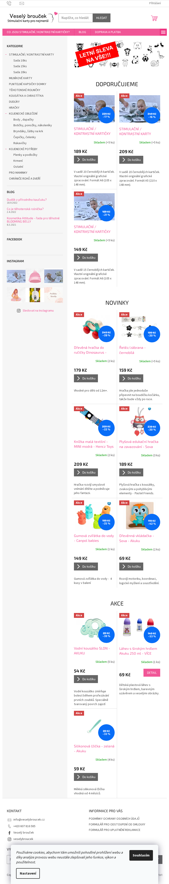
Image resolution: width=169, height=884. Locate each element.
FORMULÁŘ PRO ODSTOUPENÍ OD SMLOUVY (117, 824)
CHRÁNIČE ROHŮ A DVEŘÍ (25, 178)
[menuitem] (38, 32)
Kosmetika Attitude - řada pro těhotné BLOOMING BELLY (33, 219)
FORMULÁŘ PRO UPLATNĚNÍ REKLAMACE (114, 830)
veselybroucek (23, 839)
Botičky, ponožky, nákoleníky (32, 125)
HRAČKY (14, 108)
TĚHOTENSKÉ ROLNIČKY (24, 90)
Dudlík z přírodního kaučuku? (27, 199)
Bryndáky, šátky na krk (28, 131)
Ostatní (18, 167)
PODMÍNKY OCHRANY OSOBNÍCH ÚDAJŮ (114, 819)
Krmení (18, 161)
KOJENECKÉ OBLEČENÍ (23, 113)
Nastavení (28, 873)
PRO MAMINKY (18, 173)
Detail (152, 672)
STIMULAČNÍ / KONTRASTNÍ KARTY (31, 54)
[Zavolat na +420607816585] (13, 3)
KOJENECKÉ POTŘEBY (23, 149)
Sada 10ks (20, 60)
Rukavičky (20, 143)
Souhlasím (141, 855)
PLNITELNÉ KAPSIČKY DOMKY (27, 84)
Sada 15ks (20, 66)
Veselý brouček (23, 832)
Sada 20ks (20, 72)
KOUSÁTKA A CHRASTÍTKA (26, 96)
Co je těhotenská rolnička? (25, 208)
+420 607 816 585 (24, 826)
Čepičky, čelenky (24, 137)
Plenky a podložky (25, 155)
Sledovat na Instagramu (38, 310)
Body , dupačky (23, 119)
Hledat (101, 18)
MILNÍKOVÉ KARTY (20, 78)
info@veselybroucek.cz (29, 819)
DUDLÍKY (14, 102)
